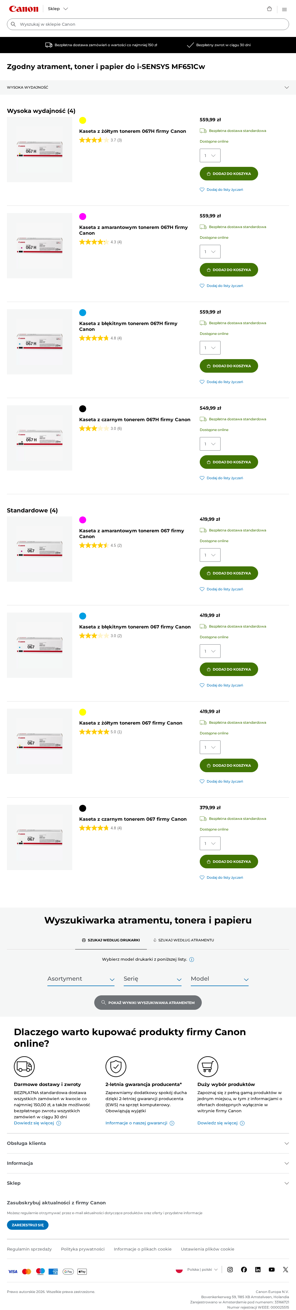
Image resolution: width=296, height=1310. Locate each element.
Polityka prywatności (83, 1249)
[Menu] (284, 8)
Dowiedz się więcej (34, 1123)
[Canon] (23, 9)
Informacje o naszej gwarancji (136, 1123)
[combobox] (148, 24)
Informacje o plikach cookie (143, 1249)
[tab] (111, 940)
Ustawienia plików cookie (207, 1249)
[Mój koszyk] (270, 8)
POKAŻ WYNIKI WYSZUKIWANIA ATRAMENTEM (151, 1003)
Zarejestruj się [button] (28, 1225)
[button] (191, 959)
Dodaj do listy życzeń (225, 189)
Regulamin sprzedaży (29, 1249)
